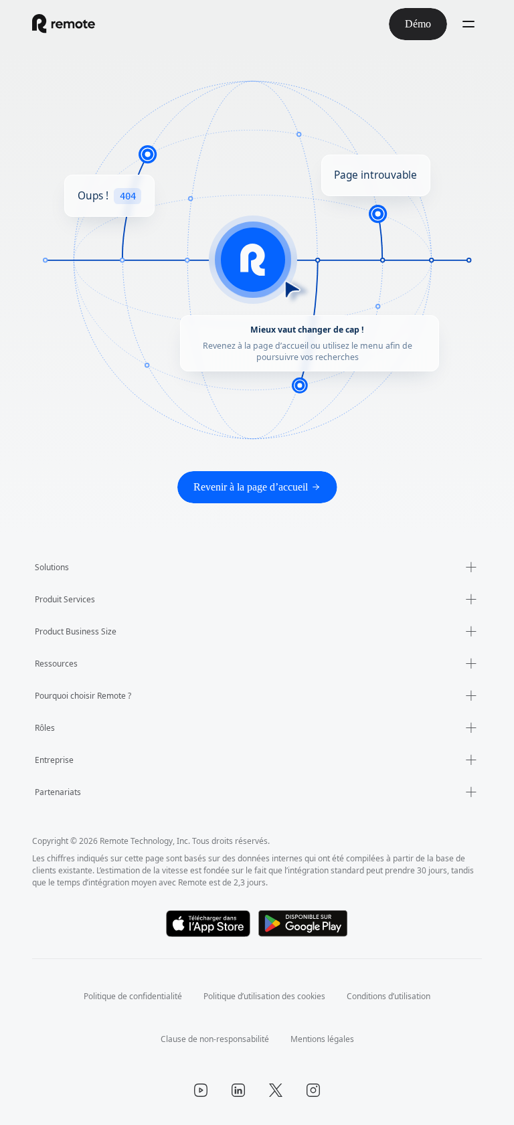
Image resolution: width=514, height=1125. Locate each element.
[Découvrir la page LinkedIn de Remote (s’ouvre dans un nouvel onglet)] (238, 1090)
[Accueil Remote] (63, 24)
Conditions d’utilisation (398, 996)
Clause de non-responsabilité (212, 1039)
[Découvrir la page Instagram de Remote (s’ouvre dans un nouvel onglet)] (313, 1090)
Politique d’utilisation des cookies (265, 996)
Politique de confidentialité (124, 996)
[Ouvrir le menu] (468, 24)
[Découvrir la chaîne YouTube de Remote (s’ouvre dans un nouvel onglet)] (200, 1090)
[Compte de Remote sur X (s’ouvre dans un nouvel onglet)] (275, 1090)
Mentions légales (326, 1039)
